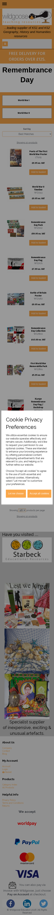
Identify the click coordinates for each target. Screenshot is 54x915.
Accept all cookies (39, 493)
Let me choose (16, 493)
